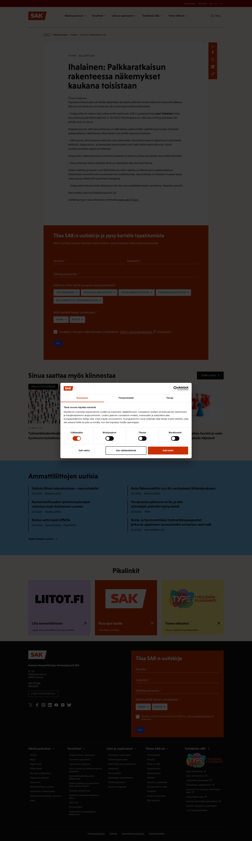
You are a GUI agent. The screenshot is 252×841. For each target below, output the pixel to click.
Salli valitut (84, 450)
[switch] (109, 438)
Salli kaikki (168, 450)
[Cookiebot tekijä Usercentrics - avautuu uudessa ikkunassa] (175, 388)
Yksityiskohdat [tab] (126, 398)
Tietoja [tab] (169, 398)
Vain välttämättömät (126, 450)
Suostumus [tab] (82, 398)
